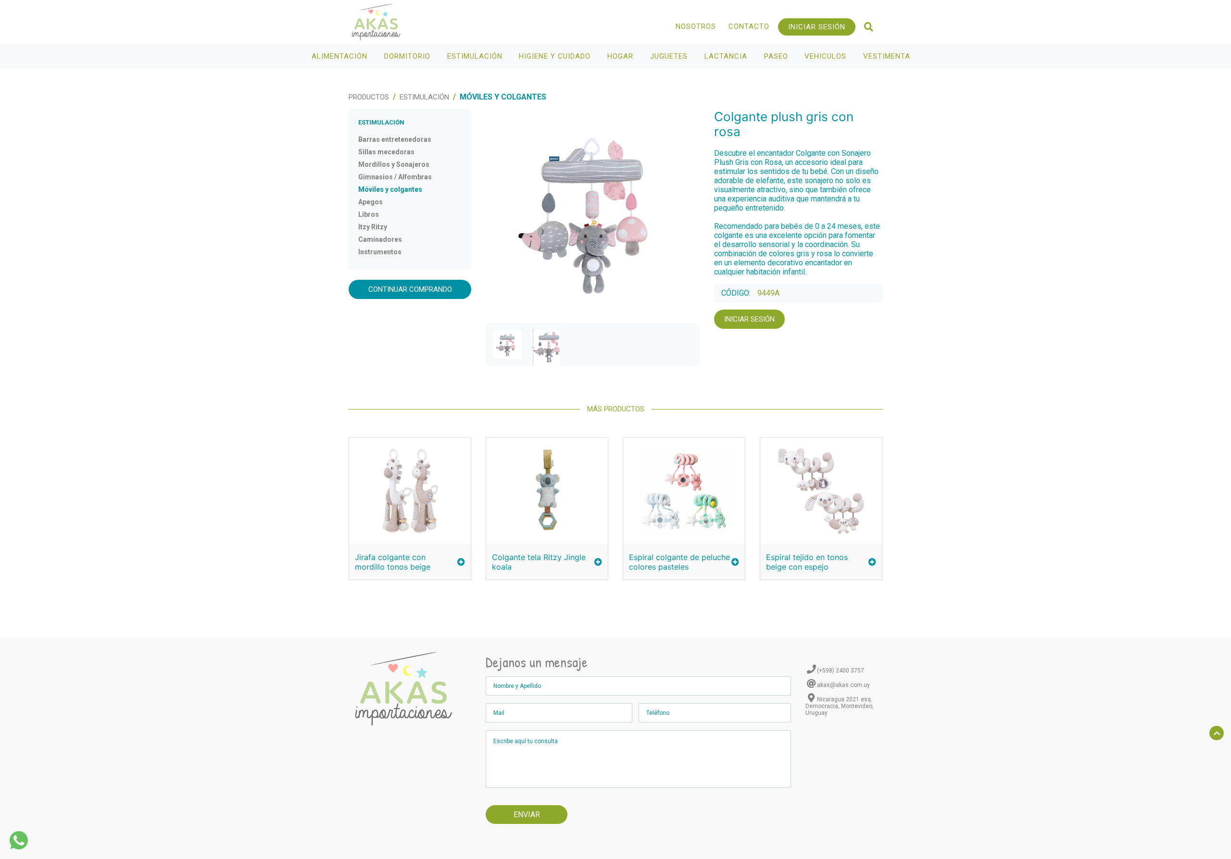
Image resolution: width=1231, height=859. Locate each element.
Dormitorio (408, 56)
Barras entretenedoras (394, 139)
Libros (368, 214)
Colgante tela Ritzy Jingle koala (539, 562)
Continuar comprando (410, 289)
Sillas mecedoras (386, 152)
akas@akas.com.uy (843, 685)
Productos (369, 97)
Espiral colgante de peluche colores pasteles (679, 562)
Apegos (370, 202)
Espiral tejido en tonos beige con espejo (807, 562)
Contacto (749, 26)
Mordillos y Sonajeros (393, 164)
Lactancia (727, 56)
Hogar (621, 56)
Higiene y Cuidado (556, 56)
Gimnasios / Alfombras (395, 177)
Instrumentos (380, 252)
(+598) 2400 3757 (840, 670)
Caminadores (380, 239)
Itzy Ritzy (372, 227)
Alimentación (341, 56)
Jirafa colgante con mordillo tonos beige (392, 562)
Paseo (777, 56)
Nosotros (696, 26)
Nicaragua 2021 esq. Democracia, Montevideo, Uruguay (839, 706)
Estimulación (476, 56)
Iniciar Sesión (816, 27)
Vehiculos (826, 56)
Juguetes (670, 56)
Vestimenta (888, 56)
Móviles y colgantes (390, 189)
